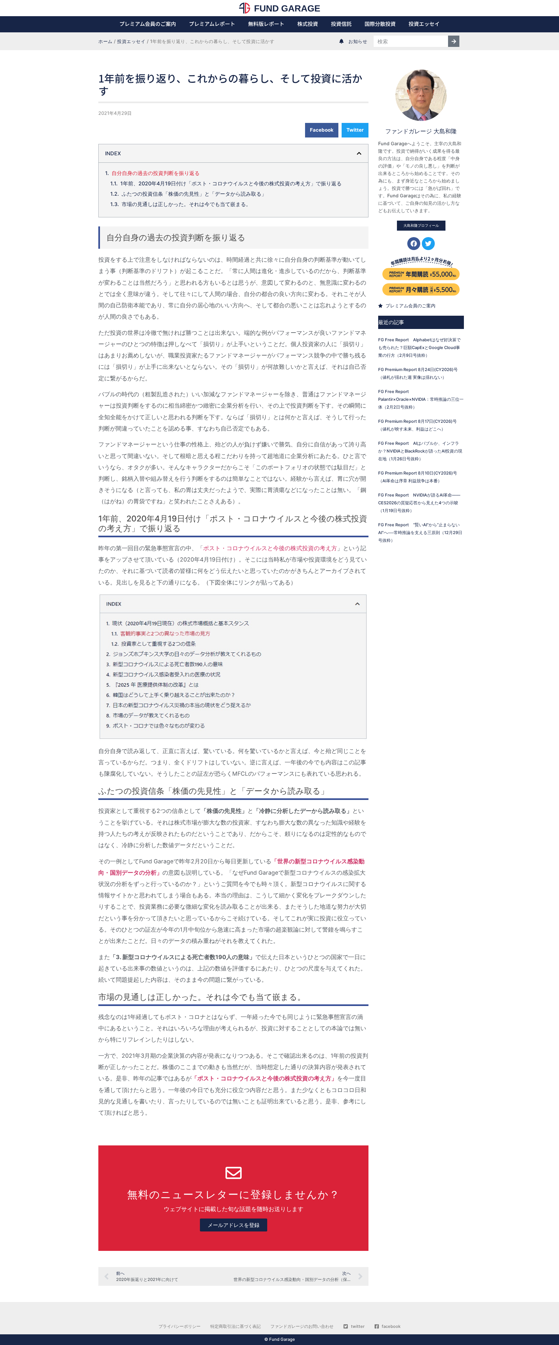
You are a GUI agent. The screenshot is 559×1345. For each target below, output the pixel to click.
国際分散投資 (380, 23)
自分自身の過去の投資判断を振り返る (156, 173)
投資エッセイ (424, 23)
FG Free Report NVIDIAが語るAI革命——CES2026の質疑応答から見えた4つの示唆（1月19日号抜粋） (419, 503)
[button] (321, 130)
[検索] (453, 41)
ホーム (105, 41)
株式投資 (307, 23)
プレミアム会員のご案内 (147, 23)
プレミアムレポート (212, 23)
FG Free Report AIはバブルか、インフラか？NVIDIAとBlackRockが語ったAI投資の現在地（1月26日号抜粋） (420, 451)
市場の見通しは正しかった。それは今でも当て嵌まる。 (186, 204)
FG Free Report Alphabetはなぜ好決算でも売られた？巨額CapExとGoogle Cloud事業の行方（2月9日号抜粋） (419, 347)
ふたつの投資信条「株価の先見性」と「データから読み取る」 (194, 194)
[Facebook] (413, 243)
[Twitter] (428, 243)
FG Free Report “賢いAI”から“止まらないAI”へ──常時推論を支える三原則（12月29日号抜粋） (420, 532)
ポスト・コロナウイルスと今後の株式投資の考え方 (270, 548)
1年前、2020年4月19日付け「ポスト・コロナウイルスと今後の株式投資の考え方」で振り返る (231, 183)
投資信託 (341, 23)
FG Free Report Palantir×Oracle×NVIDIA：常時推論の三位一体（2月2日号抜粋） (421, 399)
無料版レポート (266, 23)
